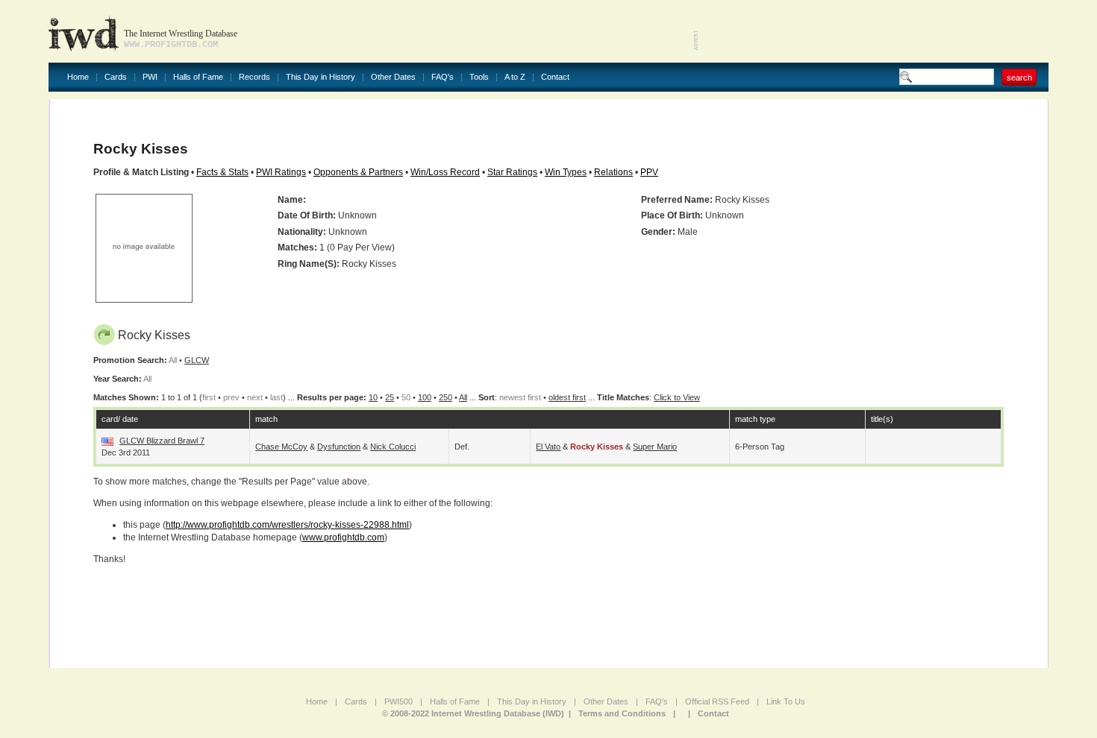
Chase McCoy (281, 446)
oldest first (567, 397)
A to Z (514, 77)
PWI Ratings (281, 172)
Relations (613, 172)
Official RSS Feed (717, 701)
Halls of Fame (198, 77)
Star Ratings (512, 172)
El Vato (548, 446)
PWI (150, 77)
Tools (479, 77)
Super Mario (655, 446)
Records (254, 77)
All (463, 397)
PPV (649, 172)
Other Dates (393, 77)
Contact (555, 77)
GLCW (196, 360)
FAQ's (442, 77)
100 (424, 397)
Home (78, 77)
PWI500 (398, 701)
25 (389, 397)
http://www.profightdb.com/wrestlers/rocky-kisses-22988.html (287, 525)
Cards (115, 77)
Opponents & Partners (358, 172)
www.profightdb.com (343, 537)
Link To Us (785, 701)
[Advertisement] (873, 29)
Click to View (677, 397)
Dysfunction (338, 446)
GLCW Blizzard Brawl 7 (161, 440)
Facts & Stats (222, 172)
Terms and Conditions (622, 713)
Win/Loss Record (445, 172)
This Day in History (320, 77)
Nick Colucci (393, 446)
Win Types (566, 172)
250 (445, 397)
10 (373, 397)
